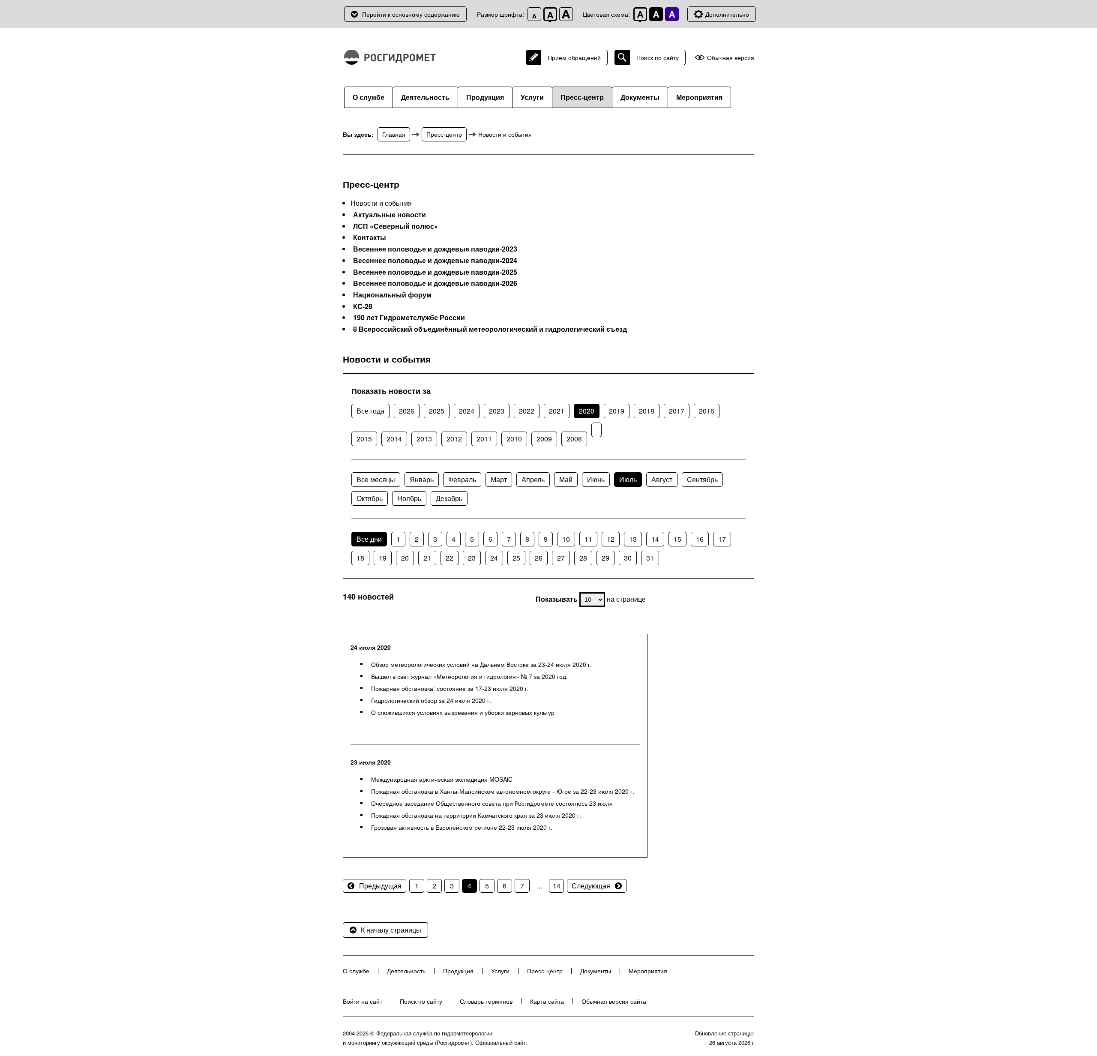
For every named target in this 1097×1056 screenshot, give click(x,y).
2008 (574, 439)
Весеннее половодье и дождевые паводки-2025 (435, 272)
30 (628, 558)
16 (700, 539)
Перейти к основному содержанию (411, 14)
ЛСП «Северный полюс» (395, 226)
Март (499, 479)
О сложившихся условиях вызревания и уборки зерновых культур (462, 712)
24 (494, 558)
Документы (639, 97)
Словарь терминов (486, 1001)
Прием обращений (574, 57)
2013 (424, 439)
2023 (496, 411)
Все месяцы (376, 479)
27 (561, 558)
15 (677, 539)
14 (655, 539)
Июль (628, 479)
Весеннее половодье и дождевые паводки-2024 (435, 260)
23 (472, 558)
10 (566, 539)
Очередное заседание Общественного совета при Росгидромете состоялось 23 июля (492, 803)
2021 (556, 411)
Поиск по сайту (657, 57)
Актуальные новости (389, 214)
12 (610, 539)
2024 (466, 411)
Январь (422, 479)
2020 (586, 411)
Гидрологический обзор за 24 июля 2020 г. (431, 700)
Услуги (532, 97)
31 (650, 558)
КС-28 (362, 306)
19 (383, 558)
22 (449, 558)
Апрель (533, 479)
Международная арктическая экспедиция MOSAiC (442, 779)
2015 (364, 439)
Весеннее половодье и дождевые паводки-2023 (435, 249)
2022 (526, 411)
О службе (368, 97)
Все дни (369, 539)
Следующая (591, 886)
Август (661, 479)
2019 (616, 411)
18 (360, 558)
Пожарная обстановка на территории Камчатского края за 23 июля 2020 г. (476, 815)
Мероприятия (699, 97)
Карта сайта (547, 1001)
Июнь (596, 479)
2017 (676, 411)
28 (583, 558)
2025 (436, 411)
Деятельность (425, 97)
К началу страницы (391, 930)
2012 (454, 439)
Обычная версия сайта (613, 1001)
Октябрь (370, 498)
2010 (514, 439)
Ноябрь (409, 498)
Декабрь (449, 498)
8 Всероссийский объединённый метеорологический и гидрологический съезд (490, 329)
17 (722, 539)
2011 (484, 439)
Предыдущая (380, 886)
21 (427, 558)
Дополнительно (727, 14)
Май (565, 479)
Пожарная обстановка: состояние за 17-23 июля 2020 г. (450, 688)
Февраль (462, 479)
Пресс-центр (582, 97)
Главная (393, 134)
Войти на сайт (362, 1001)
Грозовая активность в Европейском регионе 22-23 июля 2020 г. (461, 827)
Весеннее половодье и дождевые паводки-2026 (435, 283)
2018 (646, 411)
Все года (370, 411)
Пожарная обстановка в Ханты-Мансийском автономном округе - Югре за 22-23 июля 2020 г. (502, 791)
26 (539, 558)
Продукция (485, 97)
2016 (706, 411)
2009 (544, 439)
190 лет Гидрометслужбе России (409, 317)
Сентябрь (702, 479)
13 (633, 539)
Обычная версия (730, 58)
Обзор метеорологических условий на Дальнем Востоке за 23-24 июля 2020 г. (481, 664)
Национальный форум (392, 295)
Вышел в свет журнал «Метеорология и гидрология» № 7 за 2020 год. (469, 676)
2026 (406, 411)
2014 (394, 439)
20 (405, 558)
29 (605, 558)
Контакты (369, 237)
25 (516, 558)
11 (588, 539)
